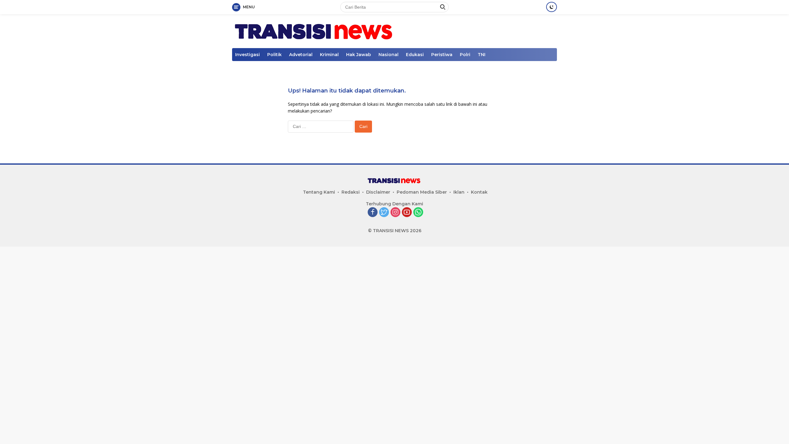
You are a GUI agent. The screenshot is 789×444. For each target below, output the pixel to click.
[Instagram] (395, 212)
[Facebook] (373, 212)
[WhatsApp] (418, 212)
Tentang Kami (319, 192)
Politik (274, 54)
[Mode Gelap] (551, 7)
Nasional (388, 54)
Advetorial (301, 54)
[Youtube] (407, 212)
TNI (481, 54)
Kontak (479, 192)
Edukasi (415, 54)
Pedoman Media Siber (422, 192)
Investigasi (247, 54)
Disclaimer (378, 192)
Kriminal (329, 54)
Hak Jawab (358, 54)
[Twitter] (384, 212)
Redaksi (350, 192)
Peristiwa (441, 54)
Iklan (458, 192)
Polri (465, 54)
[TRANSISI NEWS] (315, 31)
